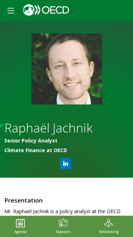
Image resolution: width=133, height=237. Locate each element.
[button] (10, 10)
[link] (21, 226)
